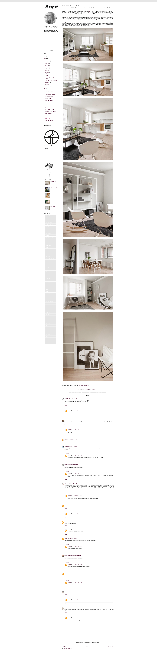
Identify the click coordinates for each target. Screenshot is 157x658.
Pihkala (46, 107)
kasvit (47, 249)
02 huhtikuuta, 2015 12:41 (76, 420)
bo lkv (47, 226)
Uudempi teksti (64, 646)
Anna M (66, 483)
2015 (45, 58)
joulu (47, 243)
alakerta (48, 215)
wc (46, 338)
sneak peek (48, 310)
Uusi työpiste (48, 73)
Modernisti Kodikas (49, 100)
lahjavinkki (49, 265)
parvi (47, 289)
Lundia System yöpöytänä (50, 77)
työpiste (48, 327)
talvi (47, 316)
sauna (47, 305)
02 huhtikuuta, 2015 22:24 (73, 521)
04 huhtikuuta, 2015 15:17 (77, 429)
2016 (45, 56)
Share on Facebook (75, 392)
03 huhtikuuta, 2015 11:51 (72, 538)
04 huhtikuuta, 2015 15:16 (77, 410)
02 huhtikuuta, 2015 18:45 (72, 483)
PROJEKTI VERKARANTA (50, 111)
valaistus (48, 332)
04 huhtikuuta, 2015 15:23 (77, 495)
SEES (46, 115)
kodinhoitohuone (50, 258)
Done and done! (53, 181)
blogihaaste (49, 222)
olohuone (48, 282)
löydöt (47, 271)
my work (48, 278)
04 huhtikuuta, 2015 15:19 (77, 455)
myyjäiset (48, 280)
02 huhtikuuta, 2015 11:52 (75, 398)
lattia (47, 267)
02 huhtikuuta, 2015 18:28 (73, 464)
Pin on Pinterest (87, 392)
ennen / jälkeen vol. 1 (54, 193)
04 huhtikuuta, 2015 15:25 (77, 546)
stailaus (48, 312)
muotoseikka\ (47, 102)
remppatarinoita (50, 301)
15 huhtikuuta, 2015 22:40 (77, 564)
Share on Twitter (100, 392)
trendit (48, 321)
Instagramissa (86, 385)
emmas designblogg (49, 96)
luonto (47, 269)
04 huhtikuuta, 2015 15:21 (77, 473)
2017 (45, 55)
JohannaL (66, 439)
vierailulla (49, 334)
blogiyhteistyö (49, 224)
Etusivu (87, 646)
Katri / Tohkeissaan (68, 420)
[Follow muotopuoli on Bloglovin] (49, 176)
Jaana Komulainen (68, 591)
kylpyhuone (49, 260)
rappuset (48, 291)
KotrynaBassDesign (82, 655)
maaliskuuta (47, 82)
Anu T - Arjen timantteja (69, 555)
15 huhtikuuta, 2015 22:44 (77, 617)
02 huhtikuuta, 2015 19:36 (72, 505)
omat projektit (49, 287)
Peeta (65, 573)
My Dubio (47, 105)
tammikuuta (47, 86)
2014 (45, 88)
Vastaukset (67, 427)
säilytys (48, 314)
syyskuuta (47, 65)
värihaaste (48, 336)
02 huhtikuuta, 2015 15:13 (73, 439)
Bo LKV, (90, 11)
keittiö (47, 254)
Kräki (47, 75)
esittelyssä (49, 233)
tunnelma (48, 323)
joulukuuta (47, 60)
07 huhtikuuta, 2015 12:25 (71, 573)
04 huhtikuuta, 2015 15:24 (77, 513)
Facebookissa (81, 385)
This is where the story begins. (51, 80)
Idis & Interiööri (67, 398)
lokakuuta (47, 63)
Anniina (66, 607)
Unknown (69, 410)
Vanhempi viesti (111, 646)
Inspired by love (48, 98)
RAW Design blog (48, 113)
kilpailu (48, 256)
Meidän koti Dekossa (50, 78)
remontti (48, 293)
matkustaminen (49, 276)
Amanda (66, 538)
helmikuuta (47, 84)
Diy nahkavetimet (53, 200)
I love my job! (52, 206)
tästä (75, 382)
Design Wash (67, 464)
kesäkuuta (47, 68)
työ (46, 325)
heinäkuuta (47, 67)
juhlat (47, 247)
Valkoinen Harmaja (49, 118)
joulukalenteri (50, 245)
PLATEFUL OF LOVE (49, 109)
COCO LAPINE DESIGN (50, 94)
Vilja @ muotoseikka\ (68, 446)
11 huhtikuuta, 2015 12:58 (72, 607)
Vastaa (66, 405)
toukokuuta (47, 70)
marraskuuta (47, 61)
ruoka (47, 303)
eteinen (48, 235)
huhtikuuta (47, 72)
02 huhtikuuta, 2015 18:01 (77, 446)
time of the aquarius (49, 116)
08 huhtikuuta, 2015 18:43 (76, 591)
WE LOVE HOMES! (49, 120)
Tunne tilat (66, 521)
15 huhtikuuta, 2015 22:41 (77, 599)
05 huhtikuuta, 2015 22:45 (77, 555)
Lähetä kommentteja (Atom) (69, 648)
